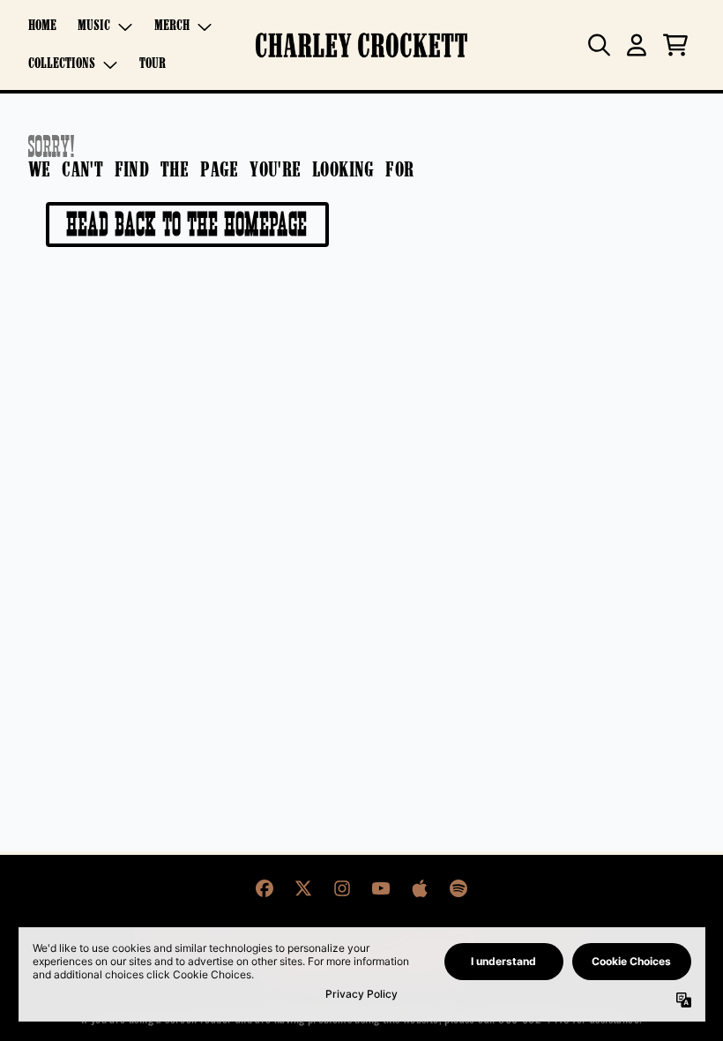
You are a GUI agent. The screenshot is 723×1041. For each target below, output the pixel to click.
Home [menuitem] (42, 26)
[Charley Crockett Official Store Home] (361, 45)
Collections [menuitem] (61, 63)
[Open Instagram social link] (342, 888)
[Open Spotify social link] (458, 888)
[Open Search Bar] (597, 45)
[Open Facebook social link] (264, 888)
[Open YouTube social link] (381, 888)
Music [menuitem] (94, 26)
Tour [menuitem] (152, 63)
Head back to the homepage (187, 224)
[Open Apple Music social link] (419, 888)
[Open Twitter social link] (303, 888)
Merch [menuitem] (172, 26)
